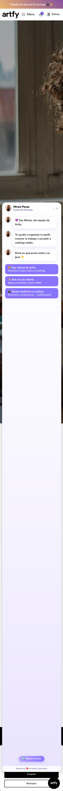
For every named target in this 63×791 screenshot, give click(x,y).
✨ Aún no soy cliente (24, 281)
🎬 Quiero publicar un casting (29, 293)
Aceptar (31, 774)
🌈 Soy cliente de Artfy (26, 269)
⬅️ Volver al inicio (31, 759)
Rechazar (31, 783)
